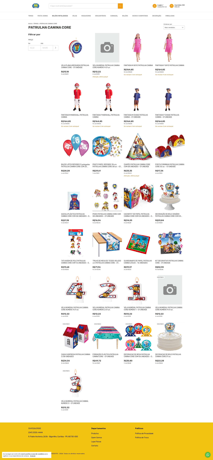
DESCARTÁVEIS (100, 16)
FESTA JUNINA (43, 16)
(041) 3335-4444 (35, 433)
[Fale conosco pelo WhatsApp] (208, 455)
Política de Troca (142, 438)
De (29, 43)
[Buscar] (120, 6)
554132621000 (34, 428)
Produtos (95, 433)
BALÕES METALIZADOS (60, 16)
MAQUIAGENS (86, 16)
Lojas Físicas (96, 442)
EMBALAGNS (170, 16)
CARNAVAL (114, 16)
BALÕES (125, 16)
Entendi (32, 456)
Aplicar (55, 48)
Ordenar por (168, 24)
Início (30, 23)
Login (160, 5)
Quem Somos (96, 438)
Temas (30, 16)
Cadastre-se (162, 7)
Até (42, 43)
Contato (94, 446)
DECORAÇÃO (156, 16)
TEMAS (36, 23)
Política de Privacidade (144, 433)
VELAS (74, 16)
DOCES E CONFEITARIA (140, 16)
